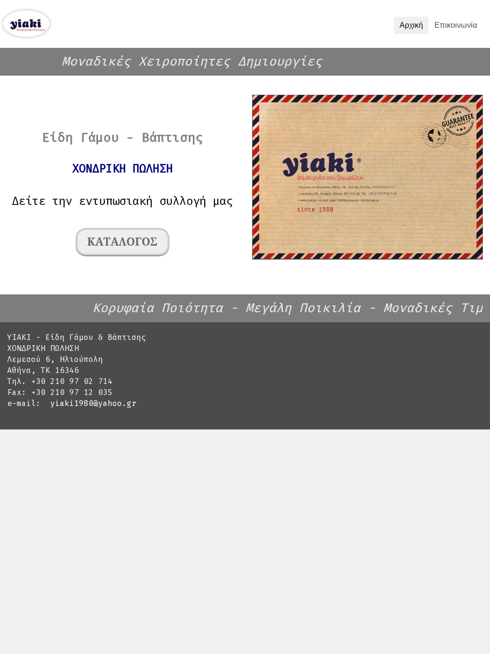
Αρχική (411, 25)
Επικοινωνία (455, 25)
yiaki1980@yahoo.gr (93, 403)
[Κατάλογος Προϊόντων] (122, 243)
